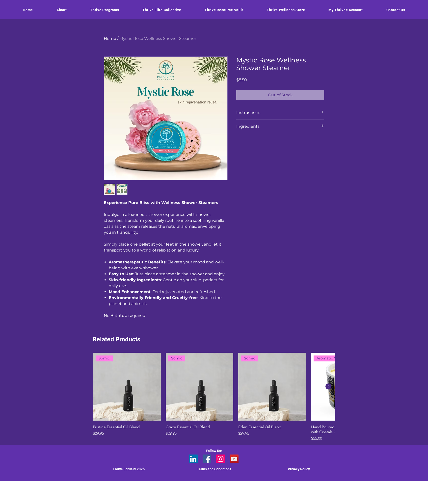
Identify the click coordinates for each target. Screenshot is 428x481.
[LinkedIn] (193, 459)
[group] (214, 397)
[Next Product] (328, 386)
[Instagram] (220, 459)
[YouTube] (234, 459)
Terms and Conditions (214, 469)
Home (110, 38)
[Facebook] (207, 459)
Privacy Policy (299, 469)
